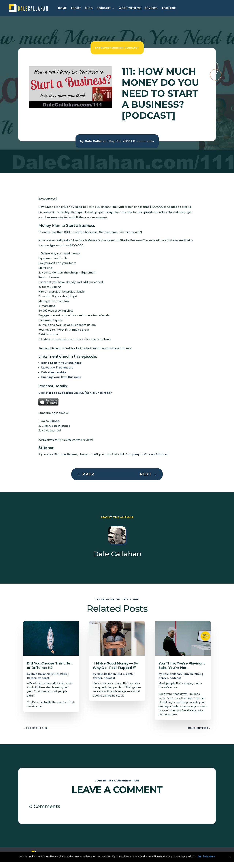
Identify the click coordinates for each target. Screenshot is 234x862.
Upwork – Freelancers (57, 367)
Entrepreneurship (109, 47)
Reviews (151, 8)
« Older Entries (35, 728)
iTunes (54, 421)
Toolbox (169, 8)
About (76, 8)
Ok (199, 856)
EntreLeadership (53, 372)
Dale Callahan (96, 141)
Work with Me (130, 8)
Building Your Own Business (61, 377)
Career (31, 678)
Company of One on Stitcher (146, 454)
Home (62, 8)
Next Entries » (199, 728)
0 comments (143, 141)
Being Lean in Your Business (61, 363)
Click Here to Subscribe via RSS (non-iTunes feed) (75, 393)
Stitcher (60, 454)
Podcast (104, 8)
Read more (209, 856)
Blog (89, 8)
